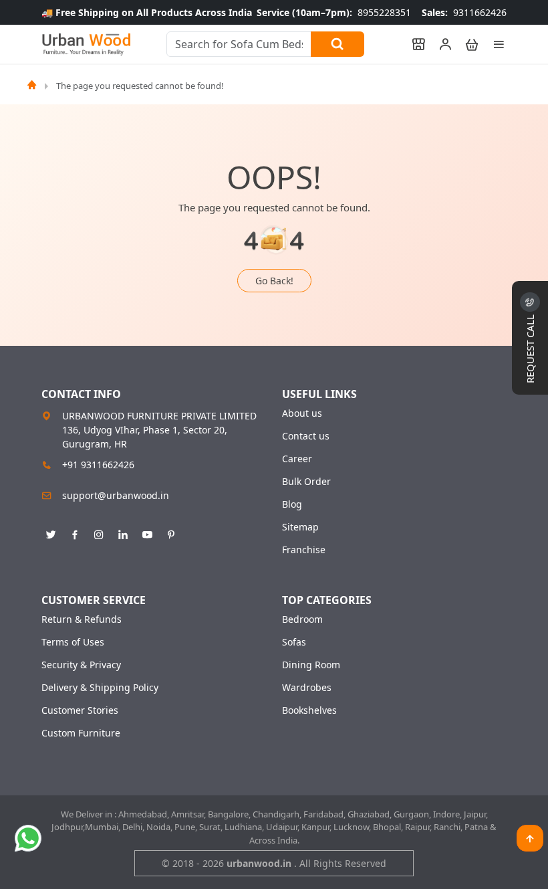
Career (297, 459)
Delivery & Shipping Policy (99, 687)
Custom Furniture (80, 733)
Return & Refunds (81, 619)
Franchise (303, 550)
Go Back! (274, 280)
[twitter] (50, 532)
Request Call (530, 347)
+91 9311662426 (98, 464)
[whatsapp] (28, 838)
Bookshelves (309, 710)
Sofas (294, 642)
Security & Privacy (81, 665)
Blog (292, 504)
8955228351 (334, 12)
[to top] (530, 838)
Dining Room (311, 665)
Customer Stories (79, 710)
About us (302, 413)
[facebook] (74, 532)
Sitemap (300, 527)
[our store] (412, 44)
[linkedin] (123, 532)
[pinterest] (171, 532)
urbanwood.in (260, 863)
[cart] (465, 44)
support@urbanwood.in (115, 495)
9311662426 (464, 12)
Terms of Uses (72, 642)
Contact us (305, 436)
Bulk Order (306, 481)
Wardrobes (306, 687)
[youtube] (147, 532)
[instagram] (99, 532)
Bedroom (302, 619)
